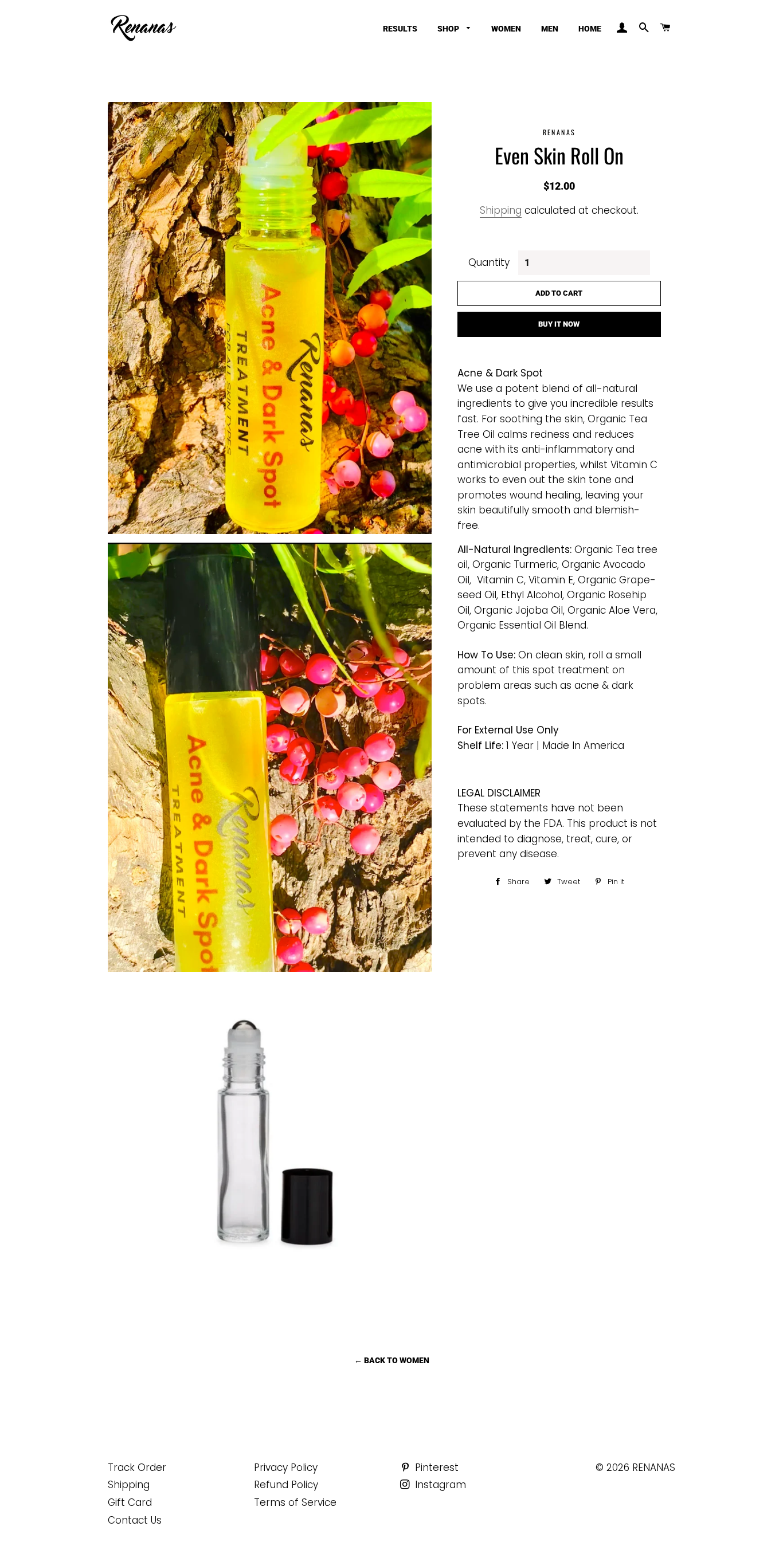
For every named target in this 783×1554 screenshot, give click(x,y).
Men (549, 28)
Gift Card (130, 1502)
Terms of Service (295, 1502)
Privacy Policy (286, 1467)
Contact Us (135, 1520)
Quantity (489, 262)
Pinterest (435, 1467)
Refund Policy (286, 1485)
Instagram (439, 1485)
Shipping (501, 210)
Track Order (137, 1467)
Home (589, 28)
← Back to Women (391, 1360)
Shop (449, 28)
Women (506, 28)
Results (400, 28)
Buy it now (559, 324)
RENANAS (653, 1467)
